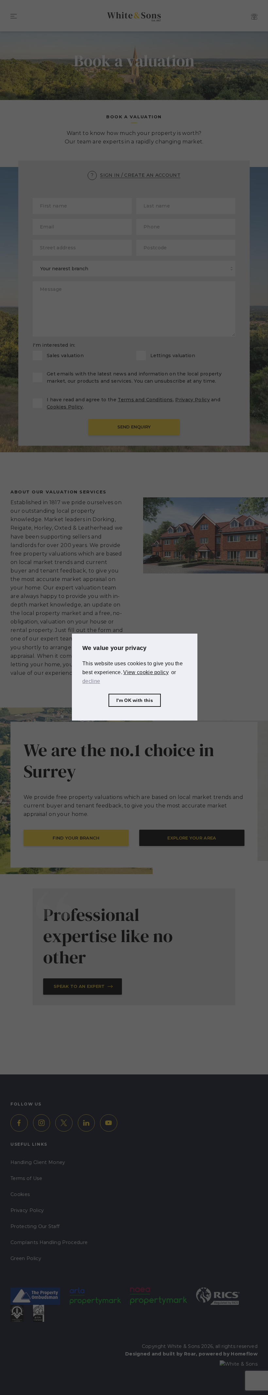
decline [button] (91, 681)
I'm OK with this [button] (134, 700)
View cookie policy (146, 672)
